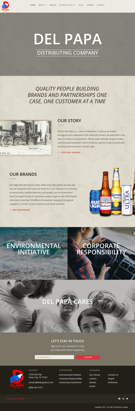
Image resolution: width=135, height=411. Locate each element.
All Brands (112, 382)
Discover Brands (21, 210)
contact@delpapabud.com (41, 382)
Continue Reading (70, 152)
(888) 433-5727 (36, 387)
